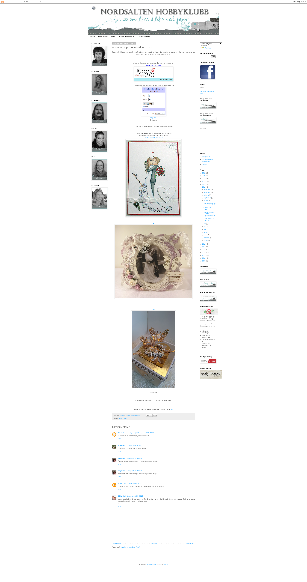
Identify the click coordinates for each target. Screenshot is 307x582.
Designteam (206, 157)
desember (207, 189)
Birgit (153, 309)
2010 (204, 258)
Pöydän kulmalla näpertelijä (153, 138)
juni (205, 226)
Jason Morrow (151, 564)
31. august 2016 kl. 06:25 (135, 496)
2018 (204, 181)
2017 (204, 184)
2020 (204, 176)
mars (205, 235)
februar (206, 238)
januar (206, 240)
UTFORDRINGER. (208, 159)
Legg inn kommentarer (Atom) (130, 547)
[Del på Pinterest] (156, 415)
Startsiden (154, 543)
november (207, 192)
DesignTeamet (103, 36)
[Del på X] (151, 415)
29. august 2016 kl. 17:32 (135, 483)
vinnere (125, 418)
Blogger (165, 564)
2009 (204, 261)
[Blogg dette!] (149, 415)
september (207, 198)
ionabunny (121, 445)
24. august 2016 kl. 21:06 (134, 458)
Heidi (153, 223)
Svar (119, 439)
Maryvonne (153, 118)
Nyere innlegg (117, 543)
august (206, 201)
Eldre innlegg (190, 543)
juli (205, 224)
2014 (204, 247)
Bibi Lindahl (122, 496)
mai (205, 229)
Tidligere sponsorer (144, 36)
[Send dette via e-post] (147, 415)
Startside (92, 36)
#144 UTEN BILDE (207, 208)
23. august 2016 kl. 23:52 (134, 445)
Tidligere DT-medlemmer (126, 36)
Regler (113, 36)
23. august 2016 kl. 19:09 (145, 433)
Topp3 (120, 418)
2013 (204, 250)
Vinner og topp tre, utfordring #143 (209, 204)
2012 (204, 252)
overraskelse (206, 162)
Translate (208, 48)
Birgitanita (121, 458)
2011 (204, 255)
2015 (204, 244)
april (205, 232)
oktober (206, 195)
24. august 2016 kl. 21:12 (134, 471)
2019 (204, 179)
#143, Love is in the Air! (209, 219)
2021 (204, 173)
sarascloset (122, 483)
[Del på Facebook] (153, 415)
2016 (204, 187)
